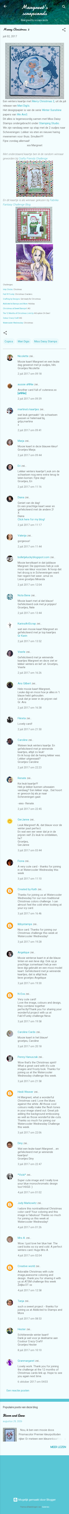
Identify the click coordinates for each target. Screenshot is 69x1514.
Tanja (21, 1301)
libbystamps (25, 924)
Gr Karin (22, 635)
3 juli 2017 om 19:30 (30, 983)
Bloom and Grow (14, 1415)
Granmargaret (26, 1360)
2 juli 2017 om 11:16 (30, 486)
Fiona (21, 861)
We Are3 (22, 114)
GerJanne (23, 819)
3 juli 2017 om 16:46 (30, 913)
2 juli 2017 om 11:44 (30, 546)
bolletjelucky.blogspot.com (33, 557)
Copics (9, 341)
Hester (22, 1329)
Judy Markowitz (27, 1203)
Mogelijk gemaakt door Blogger (37, 1499)
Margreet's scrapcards (34, 10)
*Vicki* (22, 1174)
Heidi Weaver (25, 1091)
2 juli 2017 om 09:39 (30, 398)
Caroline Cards (27, 1032)
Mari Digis (23, 341)
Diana (21, 497)
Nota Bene (24, 595)
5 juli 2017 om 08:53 (30, 1318)
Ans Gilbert (25, 683)
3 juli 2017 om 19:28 (30, 941)
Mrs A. (21, 1238)
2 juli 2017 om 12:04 (30, 584)
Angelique (23, 952)
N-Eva (21, 994)
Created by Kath (27, 889)
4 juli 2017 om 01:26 (30, 1227)
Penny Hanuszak (28, 1057)
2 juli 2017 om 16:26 (30, 672)
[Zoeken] (64, 7)
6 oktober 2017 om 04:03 (33, 1381)
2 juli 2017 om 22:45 (30, 809)
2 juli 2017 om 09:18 (30, 373)
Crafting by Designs (11, 299)
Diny (20, 1143)
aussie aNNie (25, 384)
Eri (19, 465)
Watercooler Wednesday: (13, 323)
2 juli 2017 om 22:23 (30, 767)
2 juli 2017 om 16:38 (30, 707)
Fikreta (22, 718)
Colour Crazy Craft (11, 318)
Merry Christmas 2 (42, 101)
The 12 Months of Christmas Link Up (18, 313)
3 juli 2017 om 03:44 (30, 850)
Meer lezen (58, 1447)
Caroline (23, 740)
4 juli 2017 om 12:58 (30, 1290)
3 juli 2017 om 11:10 (30, 878)
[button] (64, 30)
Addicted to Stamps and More (15, 304)
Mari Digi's (23, 105)
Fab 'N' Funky (8, 294)
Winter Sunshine (51, 110)
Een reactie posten (18, 1390)
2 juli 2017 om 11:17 (30, 525)
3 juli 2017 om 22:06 (30, 1132)
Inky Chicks (8, 289)
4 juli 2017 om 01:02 (30, 1192)
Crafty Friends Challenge (33, 158)
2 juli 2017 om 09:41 (30, 430)
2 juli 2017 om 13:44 (30, 613)
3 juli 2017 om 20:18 (30, 1046)
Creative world (26, 1266)
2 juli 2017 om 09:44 (30, 455)
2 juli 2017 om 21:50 (30, 729)
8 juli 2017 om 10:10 (30, 1350)
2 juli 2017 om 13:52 (30, 641)
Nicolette (23, 356)
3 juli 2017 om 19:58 (30, 1021)
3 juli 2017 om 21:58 (30, 1081)
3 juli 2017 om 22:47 (30, 1164)
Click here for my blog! (31, 519)
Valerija (22, 535)
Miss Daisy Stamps (45, 341)
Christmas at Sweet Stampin (14, 308)
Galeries (45, 1507)
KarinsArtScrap (27, 623)
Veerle (21, 652)
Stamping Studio (49, 123)
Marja (21, 441)
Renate (22, 778)
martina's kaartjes (28, 409)
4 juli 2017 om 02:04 (30, 1255)
